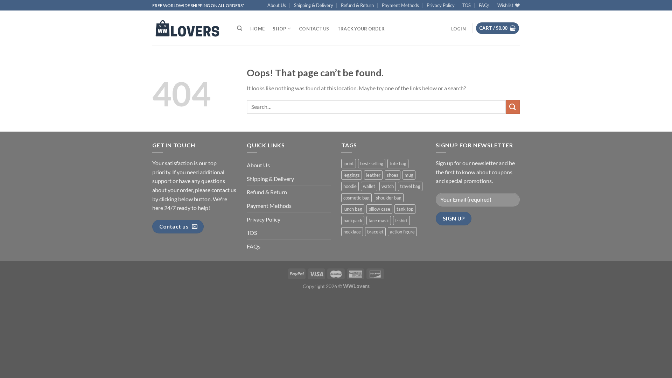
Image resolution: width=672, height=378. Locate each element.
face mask (379, 220)
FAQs (484, 5)
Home (257, 28)
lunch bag (352, 209)
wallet (369, 186)
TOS (466, 5)
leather (373, 175)
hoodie (350, 186)
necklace (352, 231)
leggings (351, 175)
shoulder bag (388, 198)
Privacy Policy (441, 5)
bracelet (375, 231)
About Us (276, 5)
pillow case (379, 209)
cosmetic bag (356, 198)
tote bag (398, 163)
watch (388, 186)
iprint (348, 163)
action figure (402, 231)
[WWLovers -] (187, 28)
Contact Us (314, 28)
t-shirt (401, 220)
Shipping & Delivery (313, 5)
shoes (392, 175)
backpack (352, 220)
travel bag (410, 186)
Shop (279, 28)
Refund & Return (357, 5)
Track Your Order (361, 28)
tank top (405, 209)
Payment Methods (400, 5)
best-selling (371, 163)
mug (409, 175)
